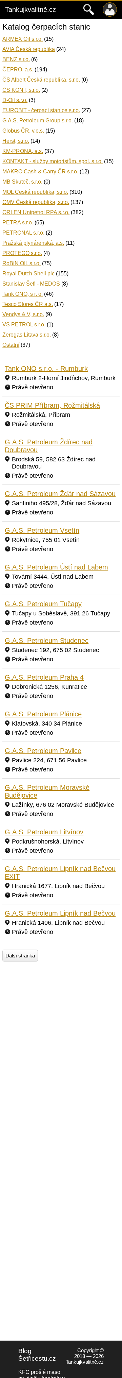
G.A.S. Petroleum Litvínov (44, 832)
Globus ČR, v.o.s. (23, 131)
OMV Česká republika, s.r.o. (35, 202)
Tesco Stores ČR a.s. (27, 304)
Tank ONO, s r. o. (22, 294)
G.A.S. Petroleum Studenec (46, 640)
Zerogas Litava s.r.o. (26, 335)
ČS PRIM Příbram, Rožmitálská (52, 405)
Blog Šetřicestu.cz (37, 1354)
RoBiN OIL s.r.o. (21, 263)
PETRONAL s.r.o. (23, 233)
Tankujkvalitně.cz (30, 9)
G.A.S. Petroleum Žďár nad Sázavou (60, 493)
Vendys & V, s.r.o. (23, 314)
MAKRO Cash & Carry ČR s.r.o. (40, 171)
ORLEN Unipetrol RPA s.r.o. (35, 212)
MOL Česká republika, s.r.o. (35, 192)
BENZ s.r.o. (16, 59)
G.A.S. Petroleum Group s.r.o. (37, 120)
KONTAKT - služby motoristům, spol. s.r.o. (52, 161)
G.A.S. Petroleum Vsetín (42, 530)
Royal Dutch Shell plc (28, 273)
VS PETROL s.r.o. (23, 324)
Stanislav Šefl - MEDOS (31, 284)
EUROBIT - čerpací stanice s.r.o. (41, 110)
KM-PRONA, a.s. (22, 151)
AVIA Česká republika (28, 49)
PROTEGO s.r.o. (22, 253)
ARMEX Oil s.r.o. (22, 39)
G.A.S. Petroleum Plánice (43, 714)
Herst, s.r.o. (15, 141)
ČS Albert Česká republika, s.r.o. (41, 80)
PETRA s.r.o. (17, 222)
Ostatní (10, 345)
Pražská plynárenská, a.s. (33, 243)
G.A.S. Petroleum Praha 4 (44, 677)
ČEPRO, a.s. (17, 69)
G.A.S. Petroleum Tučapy (43, 604)
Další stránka (20, 955)
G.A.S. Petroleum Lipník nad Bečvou (60, 913)
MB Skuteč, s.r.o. (22, 182)
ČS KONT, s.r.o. (21, 90)
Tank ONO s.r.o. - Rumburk (46, 368)
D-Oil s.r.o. (14, 100)
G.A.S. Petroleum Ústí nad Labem (56, 567)
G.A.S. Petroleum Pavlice (43, 750)
